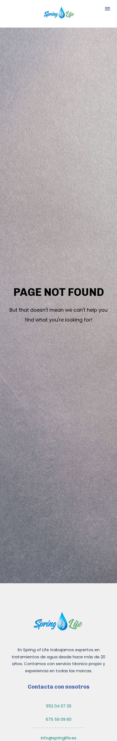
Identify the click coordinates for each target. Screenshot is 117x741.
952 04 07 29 (58, 706)
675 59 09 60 (59, 719)
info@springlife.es (58, 738)
